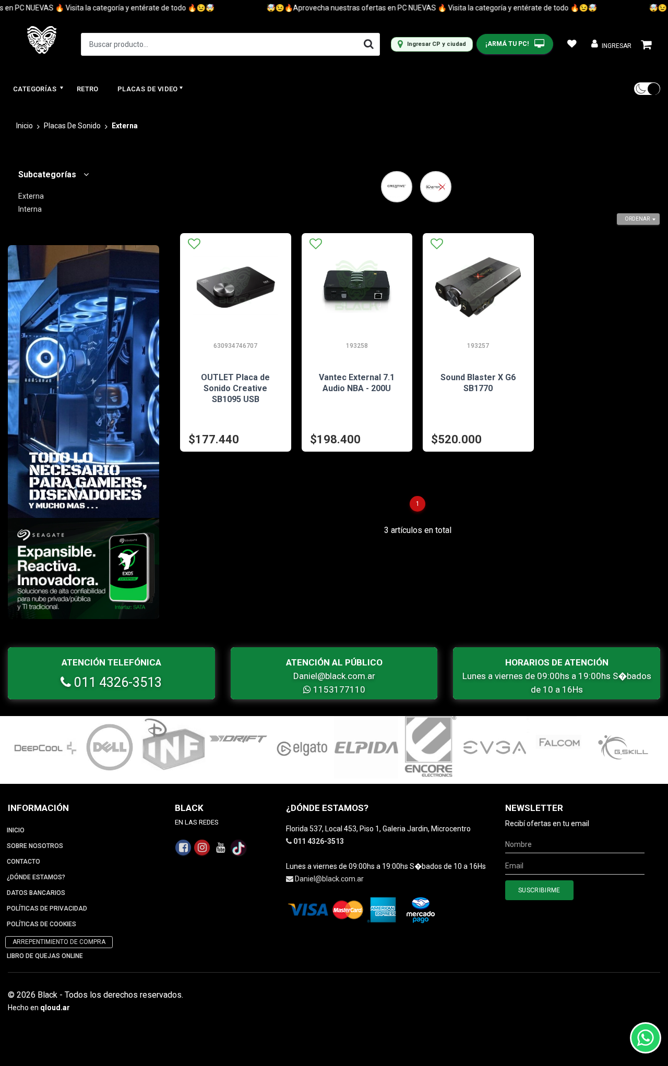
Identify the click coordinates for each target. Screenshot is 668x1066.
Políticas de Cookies (41, 924)
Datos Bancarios (36, 893)
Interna (30, 209)
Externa (31, 196)
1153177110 (338, 689)
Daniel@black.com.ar (334, 676)
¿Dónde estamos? (36, 877)
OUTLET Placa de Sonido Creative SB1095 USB (235, 388)
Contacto (23, 861)
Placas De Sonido (72, 126)
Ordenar (637, 219)
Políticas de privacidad (47, 908)
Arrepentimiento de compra (59, 942)
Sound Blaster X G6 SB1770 (478, 382)
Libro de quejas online (45, 956)
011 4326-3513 (116, 682)
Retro (88, 89)
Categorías (35, 89)
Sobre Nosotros (35, 846)
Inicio (24, 126)
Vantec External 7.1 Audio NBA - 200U (357, 382)
